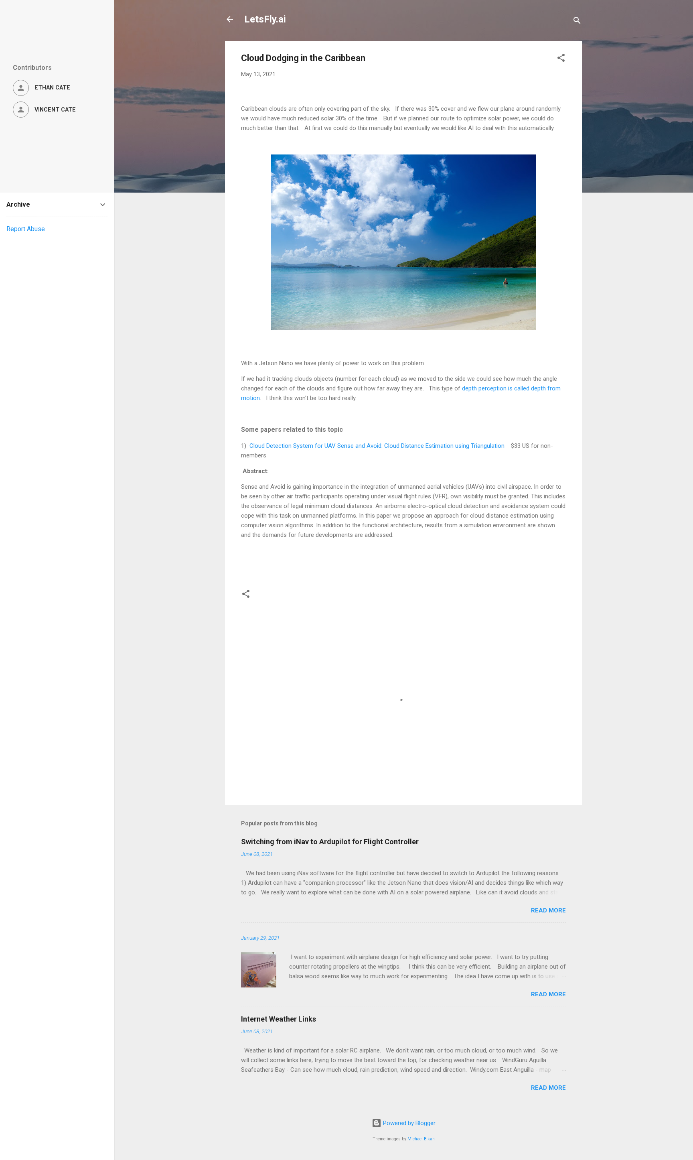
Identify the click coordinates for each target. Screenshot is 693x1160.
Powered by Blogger (408, 1123)
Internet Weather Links (278, 1019)
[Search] (577, 22)
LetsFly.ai (265, 19)
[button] (561, 59)
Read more (548, 910)
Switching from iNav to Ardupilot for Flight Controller (330, 841)
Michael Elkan (421, 1139)
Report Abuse (25, 229)
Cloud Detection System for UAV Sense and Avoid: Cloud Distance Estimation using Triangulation (377, 445)
